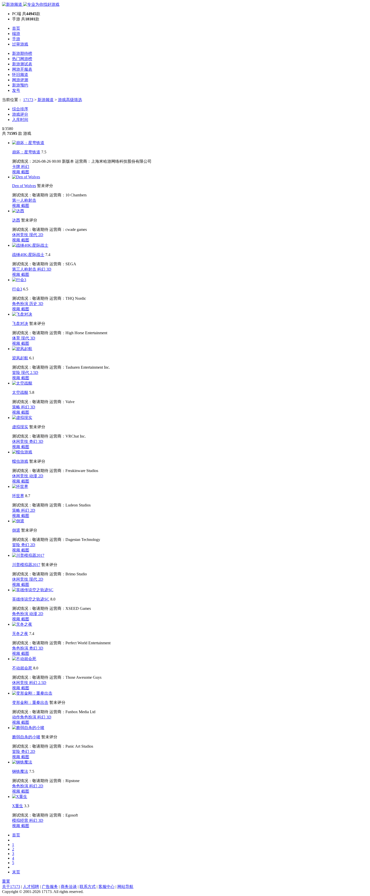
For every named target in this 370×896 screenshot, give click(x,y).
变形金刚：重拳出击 (30, 702)
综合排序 (20, 109)
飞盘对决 (20, 323)
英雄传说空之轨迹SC (30, 599)
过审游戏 (20, 44)
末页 (16, 872)
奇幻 (33, 441)
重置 (6, 881)
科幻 (25, 166)
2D (40, 235)
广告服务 (50, 886)
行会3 (17, 289)
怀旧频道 (20, 74)
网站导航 (125, 886)
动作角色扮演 (24, 717)
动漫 (33, 476)
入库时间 (20, 119)
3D (48, 269)
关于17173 (11, 886)
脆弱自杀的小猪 (26, 737)
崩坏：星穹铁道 (26, 152)
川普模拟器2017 (26, 565)
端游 (16, 33)
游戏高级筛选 (70, 100)
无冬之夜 (20, 633)
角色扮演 (20, 304)
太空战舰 (20, 392)
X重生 (17, 806)
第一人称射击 (24, 200)
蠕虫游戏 (20, 461)
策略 (16, 407)
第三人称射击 (24, 269)
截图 (25, 172)
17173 (28, 100)
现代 (33, 235)
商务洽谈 (69, 886)
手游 (16, 39)
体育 (16, 338)
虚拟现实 (20, 427)
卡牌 (16, 166)
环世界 (18, 496)
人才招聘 (31, 886)
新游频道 (46, 100)
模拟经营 (20, 820)
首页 (16, 28)
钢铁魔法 (20, 771)
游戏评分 (20, 114)
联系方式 (88, 886)
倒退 (16, 530)
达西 (16, 220)
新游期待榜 (22, 53)
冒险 (16, 372)
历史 (33, 304)
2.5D (34, 372)
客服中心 (106, 886)
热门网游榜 (22, 59)
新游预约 (20, 85)
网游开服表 (22, 69)
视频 (16, 172)
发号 (16, 90)
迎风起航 (20, 358)
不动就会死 (22, 668)
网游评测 (20, 80)
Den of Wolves (24, 186)
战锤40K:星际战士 (28, 254)
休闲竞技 (20, 235)
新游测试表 (22, 64)
